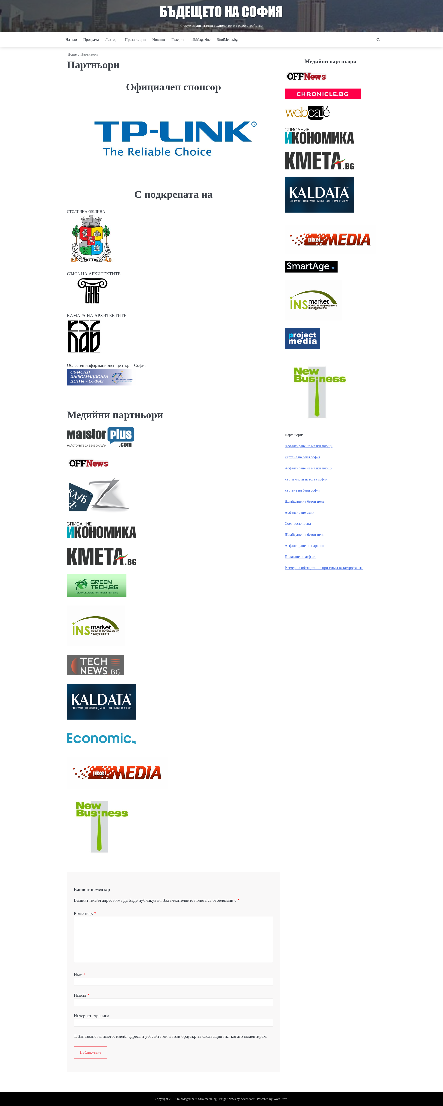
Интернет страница (91, 1015)
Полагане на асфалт (300, 557)
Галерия (177, 40)
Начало (71, 40)
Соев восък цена (298, 523)
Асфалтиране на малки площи (308, 446)
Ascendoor (247, 1099)
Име (79, 974)
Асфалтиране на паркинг (304, 546)
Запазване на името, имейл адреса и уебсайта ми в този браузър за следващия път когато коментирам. (172, 1036)
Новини (158, 40)
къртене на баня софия (302, 457)
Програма (91, 40)
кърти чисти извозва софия (306, 479)
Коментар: (85, 913)
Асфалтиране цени (299, 512)
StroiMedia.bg (227, 40)
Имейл (82, 995)
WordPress (280, 1099)
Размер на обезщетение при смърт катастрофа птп (324, 568)
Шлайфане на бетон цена (304, 501)
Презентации (135, 40)
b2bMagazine (200, 40)
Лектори (112, 40)
